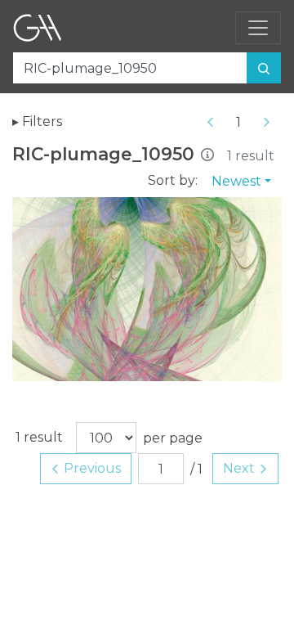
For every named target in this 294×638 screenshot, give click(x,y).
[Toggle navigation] (258, 27)
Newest (236, 181)
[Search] (264, 67)
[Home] (37, 28)
